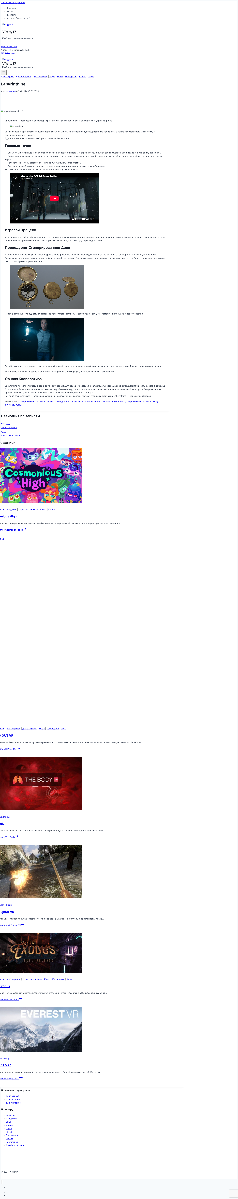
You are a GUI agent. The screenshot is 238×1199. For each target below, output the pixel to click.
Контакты (12, 15)
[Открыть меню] (4, 72)
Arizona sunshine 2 (10, 434)
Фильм (9, 1138)
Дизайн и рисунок (15, 1145)
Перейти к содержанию (13, 2)
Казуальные (32, 509)
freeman (11, 91)
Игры (10, 11)
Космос (52, 509)
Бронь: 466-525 (9, 46)
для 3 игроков (40, 76)
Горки (9, 1128)
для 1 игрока (7, 76)
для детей (11, 509)
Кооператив (71, 76)
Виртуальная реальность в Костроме (40, 401)
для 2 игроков (23, 76)
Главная (11, 8)
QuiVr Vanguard (9, 426)
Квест (60, 76)
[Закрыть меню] (1, 1182)
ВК (2, 53)
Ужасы (82, 76)
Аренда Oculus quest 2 (18, 18)
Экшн (91, 76)
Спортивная (12, 1135)
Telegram (10, 53)
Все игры (10, 1115)
